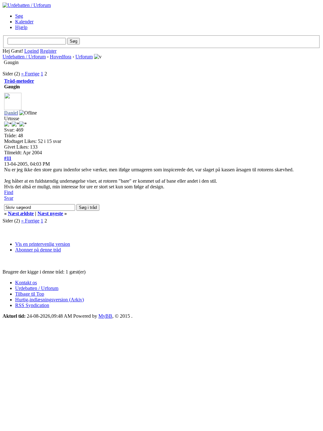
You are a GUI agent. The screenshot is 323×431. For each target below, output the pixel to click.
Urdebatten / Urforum (24, 56)
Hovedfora (60, 56)
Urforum (84, 56)
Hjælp (21, 27)
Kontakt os (26, 282)
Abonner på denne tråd (38, 249)
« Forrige (30, 73)
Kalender (24, 21)
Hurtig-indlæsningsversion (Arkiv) (49, 299)
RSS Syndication (32, 305)
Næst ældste (21, 213)
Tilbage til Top (29, 294)
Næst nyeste (50, 213)
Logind (31, 51)
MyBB (105, 316)
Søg (19, 16)
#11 (7, 158)
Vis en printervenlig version (42, 244)
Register (48, 51)
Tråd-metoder (19, 81)
